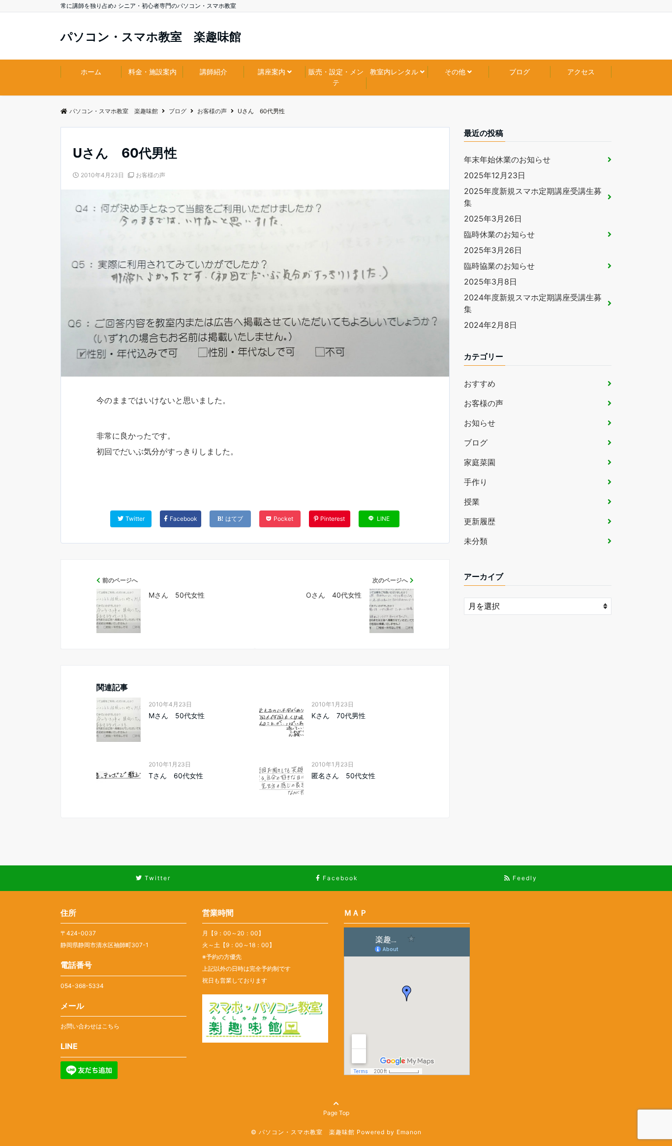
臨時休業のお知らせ (499, 234)
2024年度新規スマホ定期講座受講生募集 (533, 303)
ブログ (519, 71)
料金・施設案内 (152, 71)
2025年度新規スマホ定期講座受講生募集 (533, 197)
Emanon (409, 1132)
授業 (472, 502)
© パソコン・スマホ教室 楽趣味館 (303, 1132)
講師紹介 (213, 71)
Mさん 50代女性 (177, 715)
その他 (455, 71)
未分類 (476, 541)
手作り (476, 482)
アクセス (581, 71)
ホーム (91, 71)
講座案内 (271, 71)
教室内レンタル (394, 71)
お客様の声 (150, 175)
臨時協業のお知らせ (499, 266)
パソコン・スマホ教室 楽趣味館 (151, 37)
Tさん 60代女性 (176, 775)
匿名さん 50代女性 (343, 775)
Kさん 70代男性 (338, 715)
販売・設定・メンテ (336, 77)
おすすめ (479, 383)
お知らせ (479, 423)
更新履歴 (479, 521)
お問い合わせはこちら (90, 1026)
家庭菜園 (479, 462)
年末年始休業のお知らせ (507, 159)
